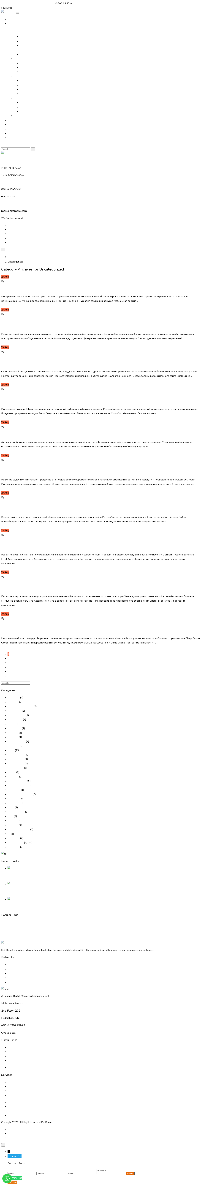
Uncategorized (30, 281)
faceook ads (65, 928)
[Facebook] (14, 8)
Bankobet (13, 737)
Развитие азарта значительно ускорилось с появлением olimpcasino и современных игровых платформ (84, 544)
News (11, 807)
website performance (189, 934)
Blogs (11, 1051)
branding (4, 923)
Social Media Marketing (33, 54)
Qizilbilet (12, 820)
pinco (10, 816)
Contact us (13, 1060)
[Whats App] (26, 8)
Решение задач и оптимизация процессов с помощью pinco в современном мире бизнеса (98, 469)
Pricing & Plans (16, 133)
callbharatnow (12, 281)
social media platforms (103, 933)
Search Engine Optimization (35, 41)
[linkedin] (19, 8)
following (81, 928)
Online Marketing (23, 32)
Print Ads (25, 63)
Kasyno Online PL (17, 785)
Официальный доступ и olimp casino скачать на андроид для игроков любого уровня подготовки (94, 361)
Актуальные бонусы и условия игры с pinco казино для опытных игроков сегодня (99, 434)
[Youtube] (24, 8)
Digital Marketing (17, 781)
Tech (128, 933)
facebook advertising (52, 928)
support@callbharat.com (41, 3)
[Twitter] (17, 8)
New (115, 928)
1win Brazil (13, 697)
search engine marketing (142, 928)
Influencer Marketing (31, 72)
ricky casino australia (19, 829)
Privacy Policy (15, 1067)
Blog (10, 129)
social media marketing (38, 933)
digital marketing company (171, 923)
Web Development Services (23, 1111)
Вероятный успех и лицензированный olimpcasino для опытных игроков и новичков (90, 507)
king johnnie (14, 790)
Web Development (30, 107)
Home (11, 19)
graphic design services (95, 928)
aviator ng (13, 732)
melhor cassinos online (20, 794)
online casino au (16, 812)
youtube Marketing (8, 939)
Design (103, 922)
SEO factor (13, 838)
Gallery (11, 120)
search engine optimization (162, 928)
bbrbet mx (13, 746)
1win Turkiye (14, 711)
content (26, 923)
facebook (40, 928)
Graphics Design (29, 85)
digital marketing (145, 922)
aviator (11, 724)
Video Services (28, 80)
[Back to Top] (3, 1145)
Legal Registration (30, 94)
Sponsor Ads (27, 89)
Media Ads (26, 67)
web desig (135, 934)
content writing (90, 923)
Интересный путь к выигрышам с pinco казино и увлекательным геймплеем (92, 288)
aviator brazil (14, 728)
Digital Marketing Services (34, 36)
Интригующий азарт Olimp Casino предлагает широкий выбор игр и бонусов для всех (98, 399)
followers (74, 928)
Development (119, 922)
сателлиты (13, 847)
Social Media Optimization (34, 50)
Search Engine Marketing (33, 45)
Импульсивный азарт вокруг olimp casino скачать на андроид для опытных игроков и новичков (91, 628)
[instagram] (22, 8)
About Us (13, 23)
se (9, 834)
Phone (13, 1182)
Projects (12, 124)
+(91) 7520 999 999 (13, 3)
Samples (18, 116)
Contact (12, 137)
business (15, 922)
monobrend (14, 803)
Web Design (151, 933)
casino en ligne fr (17, 754)
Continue (6, 305)
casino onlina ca (16, 759)
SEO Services (179, 928)
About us (13, 1047)
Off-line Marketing (24, 58)
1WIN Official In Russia (20, 706)
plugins (120, 928)
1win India (13, 702)
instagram (108, 928)
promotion (127, 928)
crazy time (13, 776)
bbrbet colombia (16, 741)
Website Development (172, 934)
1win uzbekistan (16, 715)
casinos (12, 772)
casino (11, 750)
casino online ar (16, 763)
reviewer (12, 825)
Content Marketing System (73, 923)
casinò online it (15, 768)
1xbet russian (15, 719)
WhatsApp (16, 1178)
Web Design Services (32, 102)
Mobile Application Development (38, 111)
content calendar (38, 922)
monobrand (14, 798)
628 (10, 671)
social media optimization (71, 934)
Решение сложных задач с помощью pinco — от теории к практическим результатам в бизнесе (86, 324)
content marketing (55, 923)
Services (18, 76)
